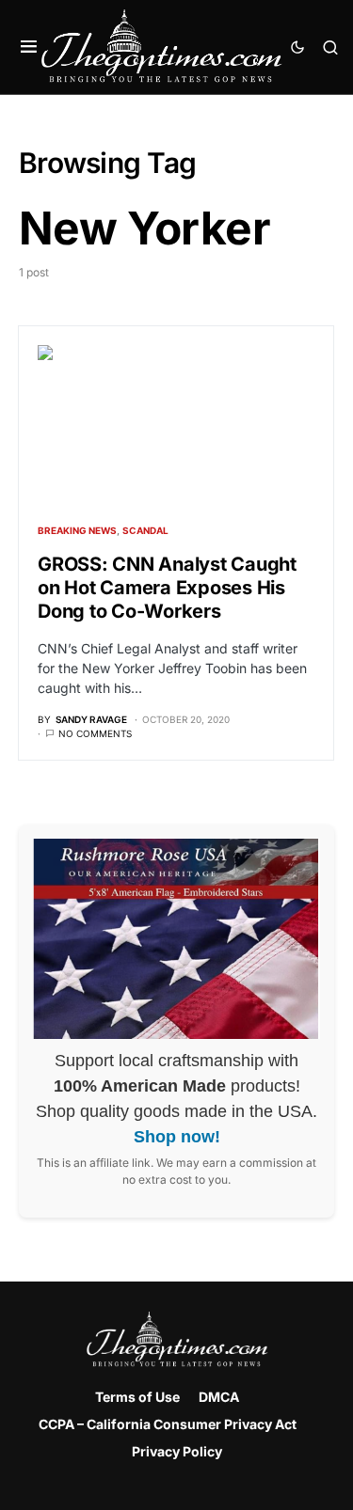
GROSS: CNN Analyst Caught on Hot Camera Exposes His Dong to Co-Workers (167, 587)
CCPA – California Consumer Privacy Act (168, 1424)
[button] (29, 47)
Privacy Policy (177, 1451)
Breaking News (77, 530)
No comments (95, 733)
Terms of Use (137, 1397)
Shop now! (177, 1136)
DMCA (219, 1397)
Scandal (145, 530)
